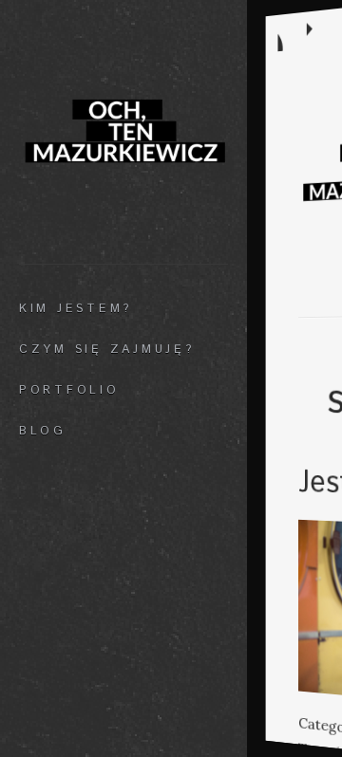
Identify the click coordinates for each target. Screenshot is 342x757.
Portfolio (69, 389)
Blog (42, 430)
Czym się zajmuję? (107, 349)
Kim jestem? (75, 308)
